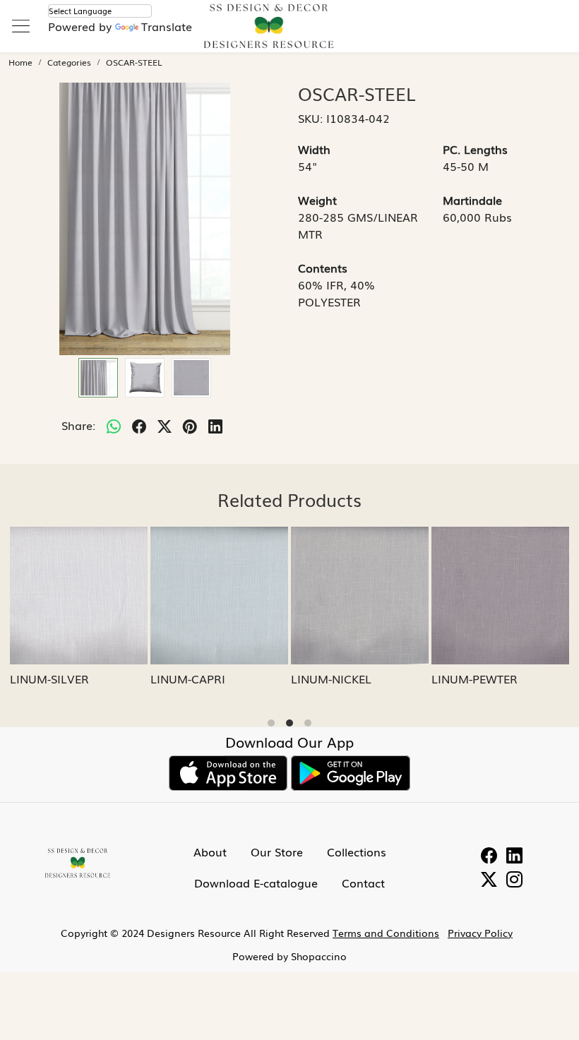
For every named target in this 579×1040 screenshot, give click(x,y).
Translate (166, 26)
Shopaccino (319, 956)
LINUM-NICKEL (331, 678)
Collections (356, 851)
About (210, 851)
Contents (322, 267)
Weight (317, 199)
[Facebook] (489, 856)
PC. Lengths (475, 149)
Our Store (277, 851)
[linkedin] (215, 425)
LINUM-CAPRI (187, 678)
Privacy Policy (480, 933)
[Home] (289, 34)
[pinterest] (190, 425)
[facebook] (139, 425)
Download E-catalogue (256, 882)
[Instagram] (514, 881)
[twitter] (164, 425)
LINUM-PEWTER (474, 678)
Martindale (472, 199)
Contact (363, 882)
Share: (78, 425)
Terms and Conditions (386, 933)
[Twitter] (489, 881)
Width (314, 149)
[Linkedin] (514, 856)
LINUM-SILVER (49, 678)
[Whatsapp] (113, 425)
